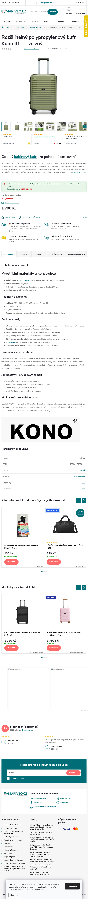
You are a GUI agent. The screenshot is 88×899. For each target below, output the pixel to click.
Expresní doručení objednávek (14, 863)
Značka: (82, 217)
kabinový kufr (25, 156)
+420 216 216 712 (66, 798)
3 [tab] (46, 571)
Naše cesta (8, 853)
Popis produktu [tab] (9, 254)
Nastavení (14, 895)
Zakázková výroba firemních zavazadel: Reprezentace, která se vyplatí (15, 869)
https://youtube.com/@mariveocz (45, 807)
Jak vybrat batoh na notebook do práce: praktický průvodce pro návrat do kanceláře (41, 827)
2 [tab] (44, 571)
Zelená (82, 470)
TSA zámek (11, 342)
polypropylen (24, 280)
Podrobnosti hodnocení (31, 49)
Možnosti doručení (12, 203)
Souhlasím (72, 886)
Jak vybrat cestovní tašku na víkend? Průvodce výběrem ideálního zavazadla (40, 854)
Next (84, 500)
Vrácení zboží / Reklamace (10, 3)
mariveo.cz (37, 802)
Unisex (82, 489)
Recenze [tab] (24, 254)
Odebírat (73, 773)
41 (83, 482)
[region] (44, 139)
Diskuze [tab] (39, 254)
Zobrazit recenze (27, 730)
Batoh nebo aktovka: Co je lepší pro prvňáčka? (41, 833)
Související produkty (55, 254)
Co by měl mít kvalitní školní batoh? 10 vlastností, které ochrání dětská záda (42, 847)
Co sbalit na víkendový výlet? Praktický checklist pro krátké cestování (40, 867)
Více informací (38, 889)
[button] (26, 688)
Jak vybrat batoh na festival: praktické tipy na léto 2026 (40, 873)
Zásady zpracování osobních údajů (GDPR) (14, 832)
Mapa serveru (8, 847)
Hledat (52, 12)
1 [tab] (42, 571)
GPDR (22, 778)
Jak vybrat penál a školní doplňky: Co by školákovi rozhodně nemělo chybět (42, 840)
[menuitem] (7, 21)
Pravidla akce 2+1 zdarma (13, 840)
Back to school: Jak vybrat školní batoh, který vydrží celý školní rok (42, 861)
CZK (79, 3)
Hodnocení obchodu (11, 850)
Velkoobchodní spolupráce (13, 860)
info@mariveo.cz (40, 798)
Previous (78, 500)
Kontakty (7, 843)
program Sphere (9, 857)
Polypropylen (79, 476)
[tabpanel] (23, 537)
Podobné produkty (75, 254)
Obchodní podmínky (11, 828)
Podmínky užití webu (11, 837)
